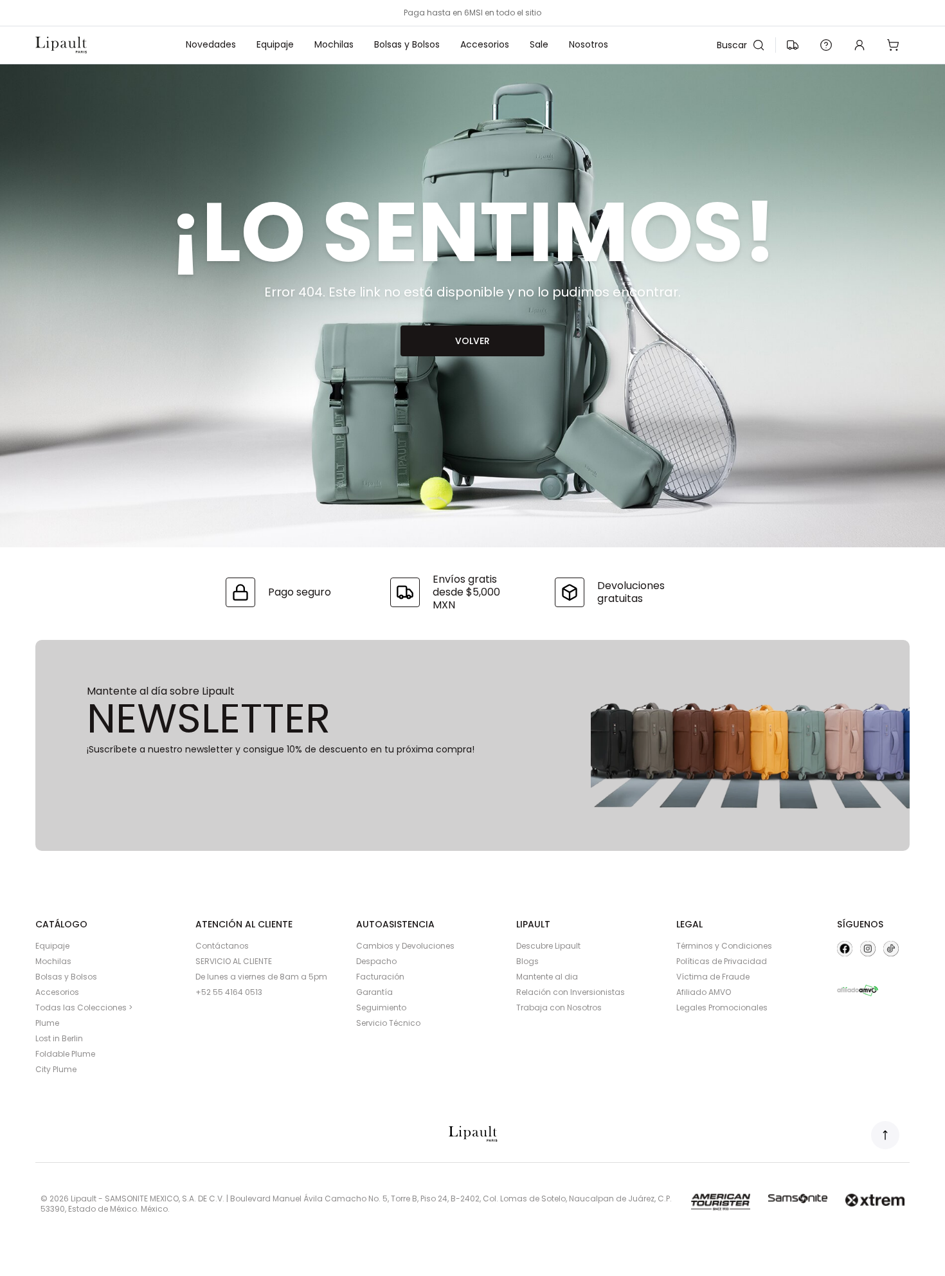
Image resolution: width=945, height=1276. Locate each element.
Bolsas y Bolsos (407, 44)
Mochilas (334, 44)
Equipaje (275, 44)
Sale (539, 44)
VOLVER (472, 340)
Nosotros (588, 44)
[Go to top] (885, 1135)
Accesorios (484, 44)
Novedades (211, 44)
